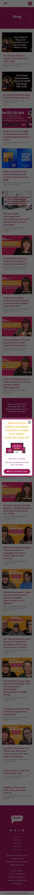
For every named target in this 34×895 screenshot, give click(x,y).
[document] (17, 447)
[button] (29, 422)
